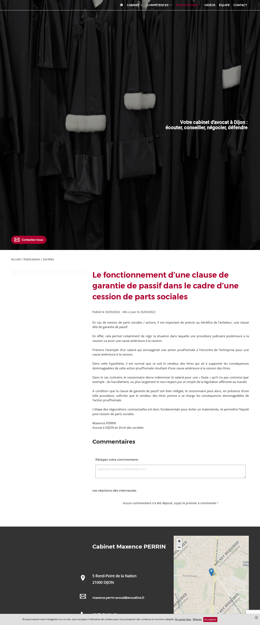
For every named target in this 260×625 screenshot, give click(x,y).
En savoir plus (183, 619)
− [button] (179, 547)
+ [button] (179, 541)
